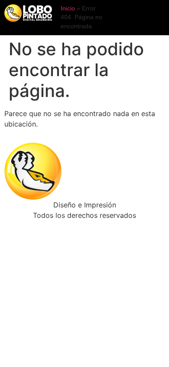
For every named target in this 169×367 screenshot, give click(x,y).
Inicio (68, 8)
